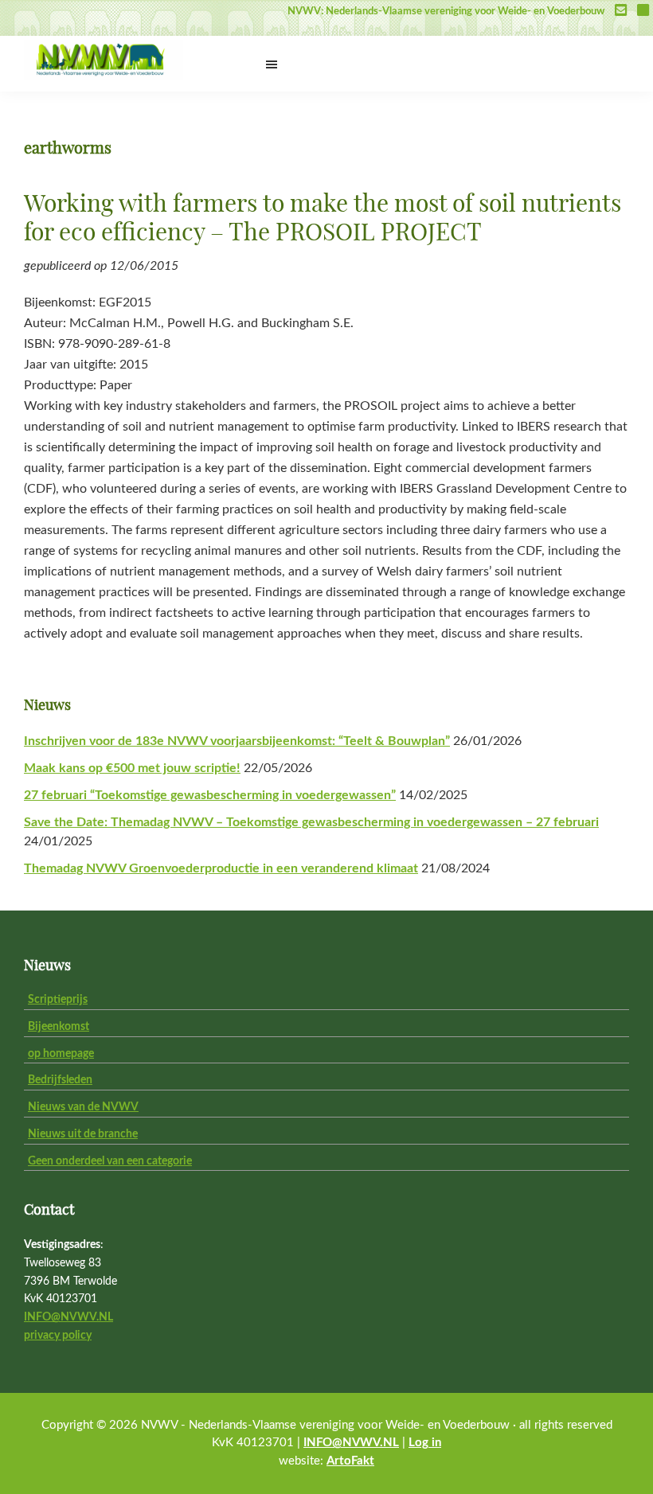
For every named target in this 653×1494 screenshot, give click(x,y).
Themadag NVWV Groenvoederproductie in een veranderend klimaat (221, 868)
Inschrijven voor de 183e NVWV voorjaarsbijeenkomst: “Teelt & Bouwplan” (237, 741)
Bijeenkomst (58, 1026)
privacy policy (58, 1335)
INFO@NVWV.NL (68, 1317)
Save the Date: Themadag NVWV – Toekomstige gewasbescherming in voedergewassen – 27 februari (311, 822)
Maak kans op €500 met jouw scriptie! (132, 768)
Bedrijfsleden (60, 1080)
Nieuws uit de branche (83, 1134)
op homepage (61, 1053)
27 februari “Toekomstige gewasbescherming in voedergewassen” (210, 795)
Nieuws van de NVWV (83, 1107)
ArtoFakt (350, 1461)
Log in (425, 1443)
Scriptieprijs (58, 999)
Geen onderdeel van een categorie (110, 1161)
